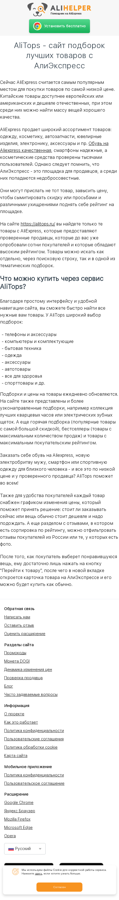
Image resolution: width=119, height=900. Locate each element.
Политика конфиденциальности (34, 730)
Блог (8, 686)
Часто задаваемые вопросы (31, 694)
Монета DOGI (17, 661)
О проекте (14, 714)
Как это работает (21, 722)
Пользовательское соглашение (34, 783)
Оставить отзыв (19, 625)
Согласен (59, 887)
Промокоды (15, 653)
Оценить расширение (24, 633)
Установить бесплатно (65, 26)
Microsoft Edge (18, 827)
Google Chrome (18, 802)
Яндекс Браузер (19, 811)
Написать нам (17, 617)
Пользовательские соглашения (34, 739)
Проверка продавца (23, 678)
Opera (10, 836)
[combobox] (25, 848)
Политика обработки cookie (31, 747)
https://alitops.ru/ (37, 224)
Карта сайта (15, 755)
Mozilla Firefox (17, 819)
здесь (38, 873)
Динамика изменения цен (28, 669)
